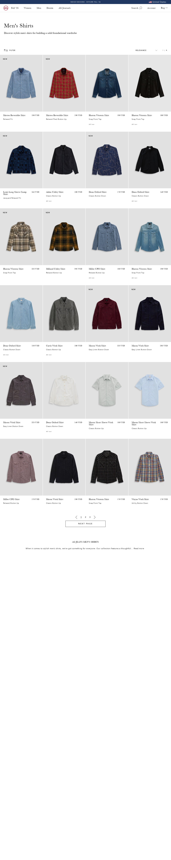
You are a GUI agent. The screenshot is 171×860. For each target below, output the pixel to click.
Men (39, 8)
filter (12, 50)
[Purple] (5, 493)
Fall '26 (15, 8)
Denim (50, 8)
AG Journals (65, 8)
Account (151, 8)
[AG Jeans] (6, 8)
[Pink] (94, 416)
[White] (133, 186)
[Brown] (48, 262)
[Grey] (97, 339)
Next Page (85, 524)
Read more (139, 548)
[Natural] (94, 339)
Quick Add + (33, 109)
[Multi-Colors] (5, 262)
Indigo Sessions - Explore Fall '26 (85, 2)
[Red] (48, 109)
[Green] (90, 416)
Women (27, 8)
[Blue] (5, 109)
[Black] (133, 109)
